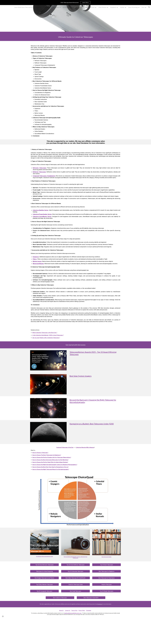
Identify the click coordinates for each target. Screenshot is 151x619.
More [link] (143, 7)
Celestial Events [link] (90, 7)
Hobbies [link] (122, 7)
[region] (75, 2)
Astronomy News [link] (67, 7)
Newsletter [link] (38, 7)
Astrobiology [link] (55, 7)
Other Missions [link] (102, 7)
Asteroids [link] (46, 7)
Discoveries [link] (79, 7)
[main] (75, 36)
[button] (149, 7)
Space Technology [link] (133, 7)
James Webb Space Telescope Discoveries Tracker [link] (23, 7)
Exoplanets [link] (113, 7)
